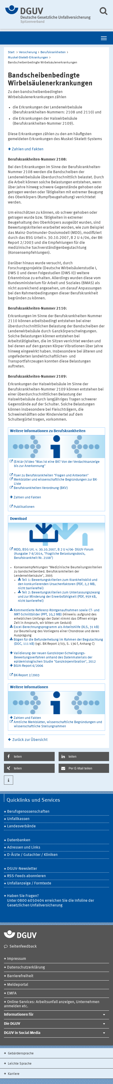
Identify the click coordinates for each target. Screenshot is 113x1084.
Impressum (16, 959)
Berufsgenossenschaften (28, 812)
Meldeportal (17, 985)
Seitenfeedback (23, 947)
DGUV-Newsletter (22, 869)
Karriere (13, 1074)
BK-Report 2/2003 (26, 675)
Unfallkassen (18, 819)
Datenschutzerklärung (26, 968)
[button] (29, 756)
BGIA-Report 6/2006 (28, 666)
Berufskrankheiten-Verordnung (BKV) (41, 488)
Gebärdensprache (20, 1053)
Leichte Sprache (19, 1063)
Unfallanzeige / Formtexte (29, 883)
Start (11, 52)
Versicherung (28, 52)
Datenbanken (18, 840)
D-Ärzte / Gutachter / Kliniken (32, 855)
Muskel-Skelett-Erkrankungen (28, 57)
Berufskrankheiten (53, 52)
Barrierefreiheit (20, 976)
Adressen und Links (23, 848)
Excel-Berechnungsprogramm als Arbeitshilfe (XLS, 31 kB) (56, 627)
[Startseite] (48, 14)
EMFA (12, 993)
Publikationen (24, 507)
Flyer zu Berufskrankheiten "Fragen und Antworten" (51, 475)
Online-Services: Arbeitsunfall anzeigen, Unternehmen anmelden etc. (51, 1004)
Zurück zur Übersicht (30, 740)
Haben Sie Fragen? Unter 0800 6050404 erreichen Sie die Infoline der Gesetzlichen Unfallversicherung (50, 900)
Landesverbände (21, 826)
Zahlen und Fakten (27, 149)
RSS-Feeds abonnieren (26, 876)
